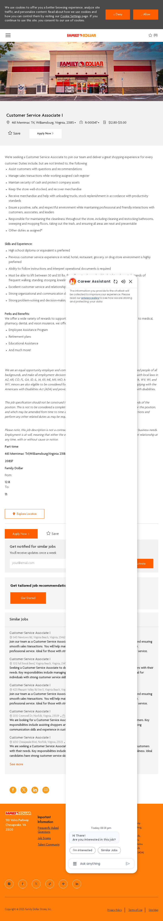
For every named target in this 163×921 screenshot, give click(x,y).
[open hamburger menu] (8, 35)
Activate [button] (141, 563)
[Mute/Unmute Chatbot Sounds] (123, 281)
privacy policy (90, 298)
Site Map (153, 910)
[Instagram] (9, 884)
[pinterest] (63, 884)
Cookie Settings (70, 16)
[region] (101, 572)
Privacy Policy (114, 910)
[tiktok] (49, 884)
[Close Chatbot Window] (130, 281)
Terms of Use (135, 910)
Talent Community (49, 844)
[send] (127, 863)
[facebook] (22, 884)
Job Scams (44, 838)
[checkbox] (14, 133)
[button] (45, 134)
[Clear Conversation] (115, 281)
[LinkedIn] (76, 884)
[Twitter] (36, 884)
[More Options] (74, 863)
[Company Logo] (81, 35)
